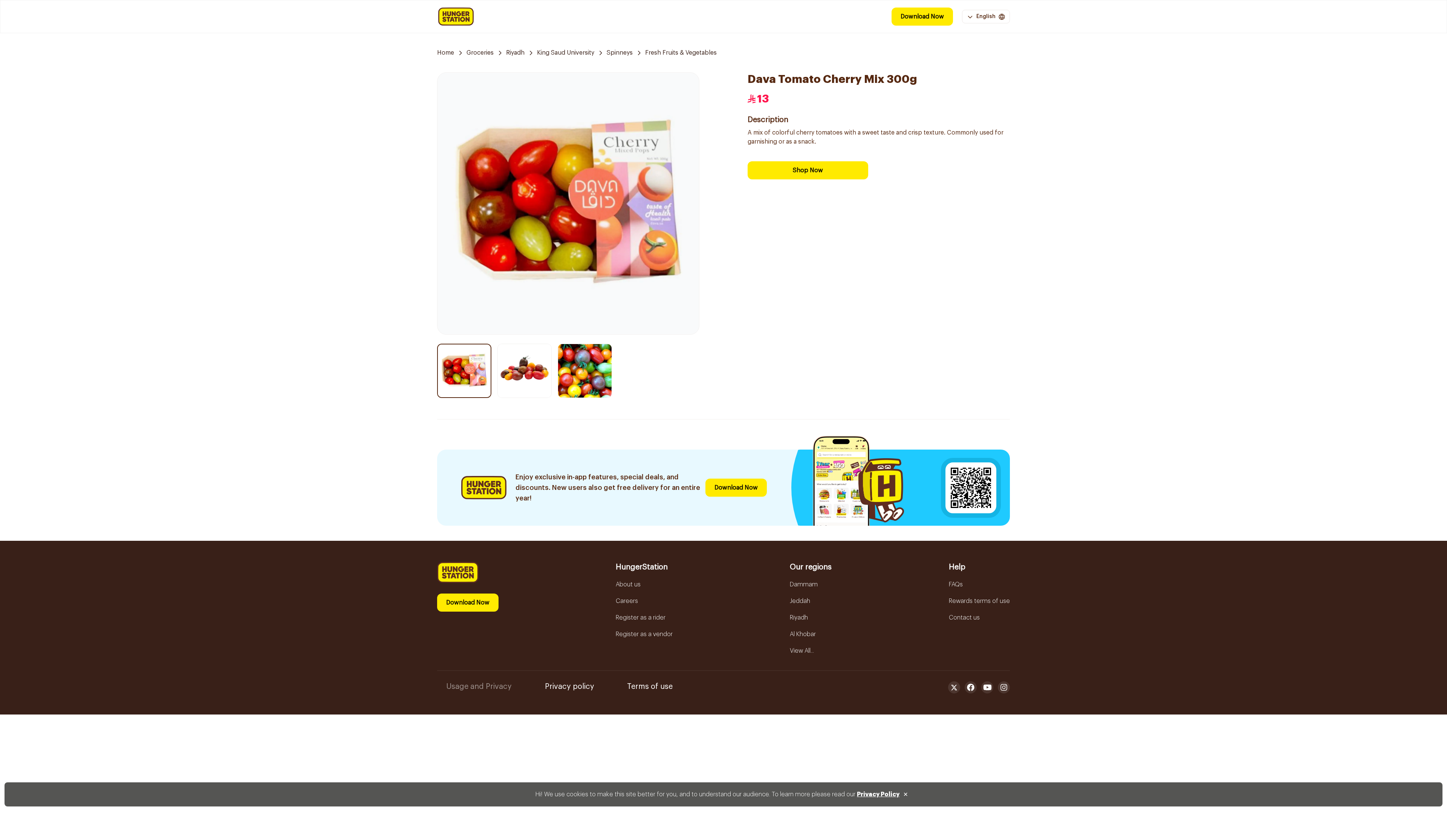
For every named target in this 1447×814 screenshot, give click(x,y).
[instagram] (1004, 687)
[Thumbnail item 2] (524, 371)
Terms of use (650, 686)
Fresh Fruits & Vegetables (681, 53)
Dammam (804, 584)
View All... (802, 651)
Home (445, 53)
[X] (954, 687)
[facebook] (971, 687)
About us (628, 584)
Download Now (922, 17)
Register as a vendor (644, 634)
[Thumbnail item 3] (585, 371)
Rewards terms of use (979, 601)
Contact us (964, 618)
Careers (627, 601)
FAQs (956, 584)
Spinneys (620, 53)
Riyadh (515, 53)
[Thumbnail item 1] (464, 371)
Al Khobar (803, 634)
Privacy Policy (878, 794)
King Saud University (565, 53)
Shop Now (808, 170)
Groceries (480, 53)
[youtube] (987, 687)
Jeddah (800, 601)
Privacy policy (569, 686)
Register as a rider (640, 618)
